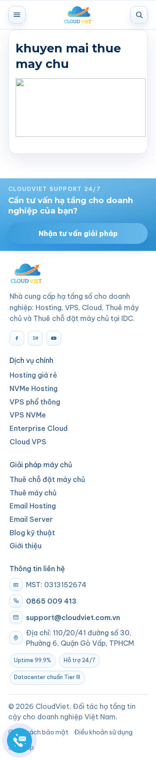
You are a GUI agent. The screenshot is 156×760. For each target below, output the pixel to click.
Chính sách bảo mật (38, 732)
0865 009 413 (51, 601)
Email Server (31, 519)
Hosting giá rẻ (33, 375)
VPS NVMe (28, 415)
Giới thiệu (26, 545)
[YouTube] (53, 338)
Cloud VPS (28, 441)
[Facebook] (17, 338)
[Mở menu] (17, 14)
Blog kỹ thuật (32, 532)
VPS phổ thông (35, 402)
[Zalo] (35, 338)
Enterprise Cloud (39, 428)
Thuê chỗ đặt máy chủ (47, 479)
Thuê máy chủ (33, 492)
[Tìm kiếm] (139, 14)
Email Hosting (33, 505)
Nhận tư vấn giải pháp (78, 233)
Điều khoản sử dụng (103, 732)
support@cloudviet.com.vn (73, 617)
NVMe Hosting (34, 388)
